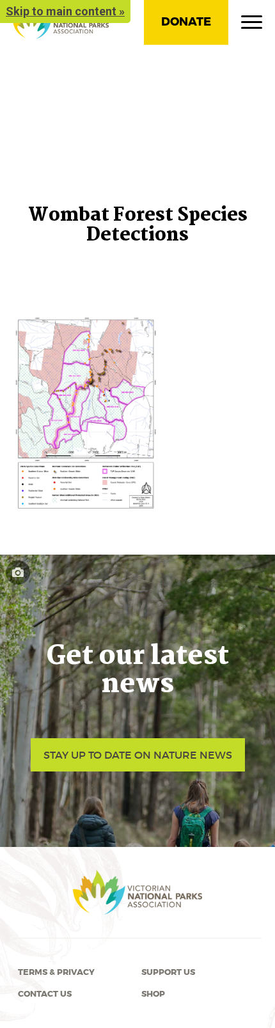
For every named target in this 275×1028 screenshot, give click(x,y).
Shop (153, 994)
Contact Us (45, 994)
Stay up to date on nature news (137, 754)
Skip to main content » (65, 11)
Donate (186, 21)
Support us (168, 972)
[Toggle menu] (251, 25)
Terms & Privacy (56, 972)
